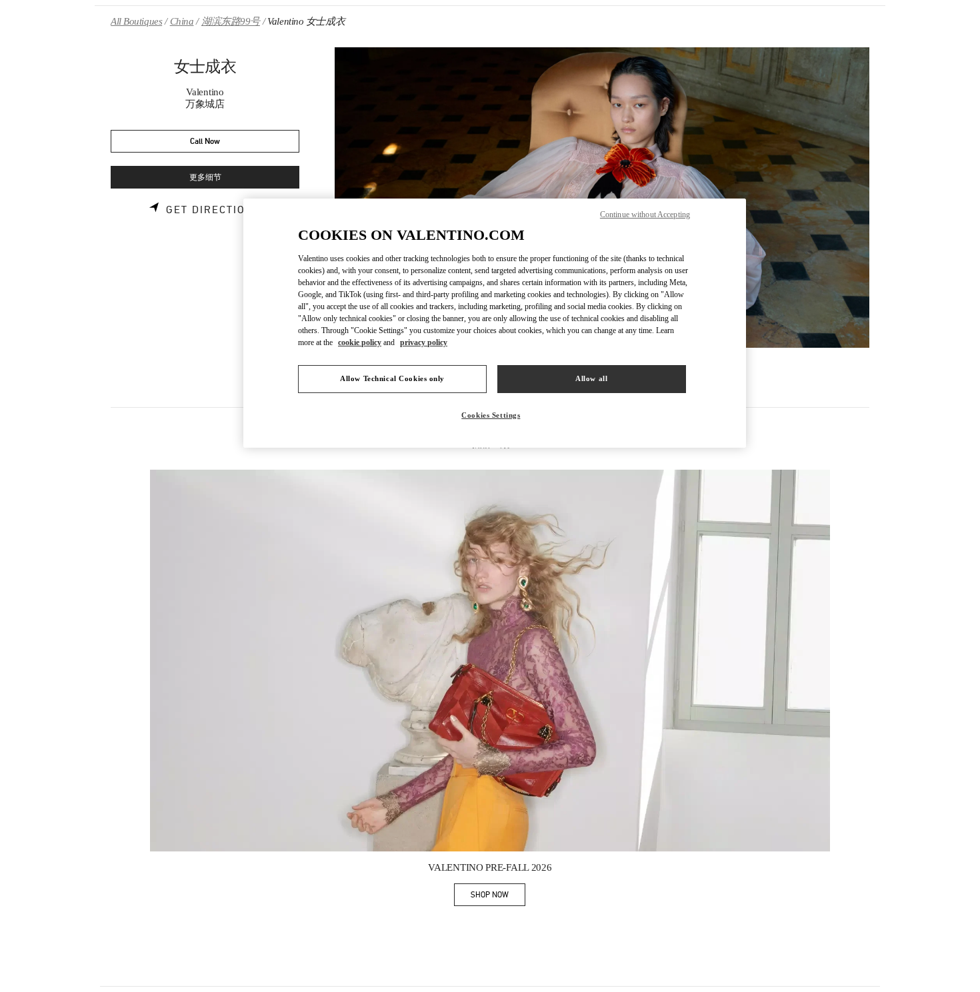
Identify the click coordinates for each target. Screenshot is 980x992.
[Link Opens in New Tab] (490, 661)
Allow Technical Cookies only (392, 378)
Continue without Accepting (645, 214)
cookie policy (359, 342)
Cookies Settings (490, 415)
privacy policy (423, 342)
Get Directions (213, 210)
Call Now (205, 142)
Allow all (591, 378)
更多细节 (205, 178)
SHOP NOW (498, 897)
